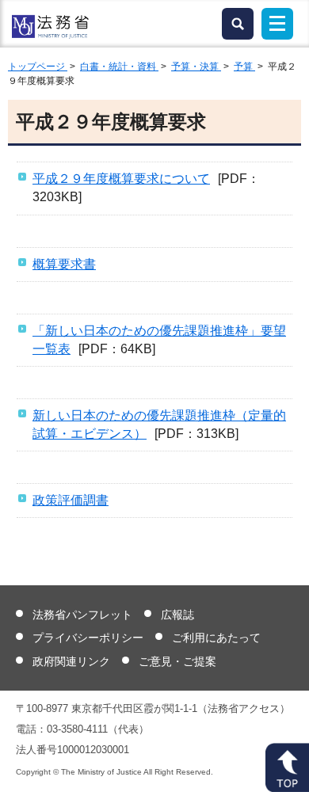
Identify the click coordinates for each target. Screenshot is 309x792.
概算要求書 (64, 264)
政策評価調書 (70, 500)
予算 (244, 66)
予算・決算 (196, 66)
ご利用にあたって (216, 637)
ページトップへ (287, 767)
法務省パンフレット (82, 614)
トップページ (37, 66)
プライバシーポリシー (87, 637)
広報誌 (177, 614)
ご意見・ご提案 (177, 661)
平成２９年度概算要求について (121, 178)
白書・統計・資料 (119, 66)
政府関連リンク (71, 661)
